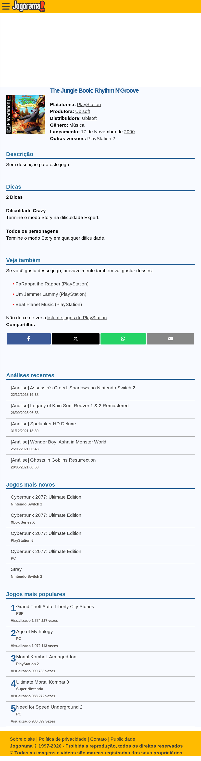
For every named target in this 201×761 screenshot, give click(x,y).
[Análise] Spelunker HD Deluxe (43, 423)
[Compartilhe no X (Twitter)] (75, 338)
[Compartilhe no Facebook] (29, 338)
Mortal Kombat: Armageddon (46, 656)
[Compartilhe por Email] (170, 338)
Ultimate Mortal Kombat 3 (42, 682)
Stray (16, 569)
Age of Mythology (34, 631)
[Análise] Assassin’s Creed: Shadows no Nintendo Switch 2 (73, 387)
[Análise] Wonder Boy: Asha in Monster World (58, 441)
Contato (98, 739)
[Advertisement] (100, 50)
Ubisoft (82, 111)
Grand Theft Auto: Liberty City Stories (55, 606)
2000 (129, 131)
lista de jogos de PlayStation (77, 317)
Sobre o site (22, 739)
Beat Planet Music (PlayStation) (48, 304)
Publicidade (123, 739)
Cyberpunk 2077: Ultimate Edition (46, 497)
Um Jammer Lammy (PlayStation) (50, 294)
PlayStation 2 (101, 138)
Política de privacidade (63, 739)
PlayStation (89, 104)
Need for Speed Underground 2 (49, 707)
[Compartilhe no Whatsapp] (123, 338)
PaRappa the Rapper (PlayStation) (51, 283)
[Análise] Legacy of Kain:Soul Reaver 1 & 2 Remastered (70, 405)
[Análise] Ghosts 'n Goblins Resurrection (53, 460)
